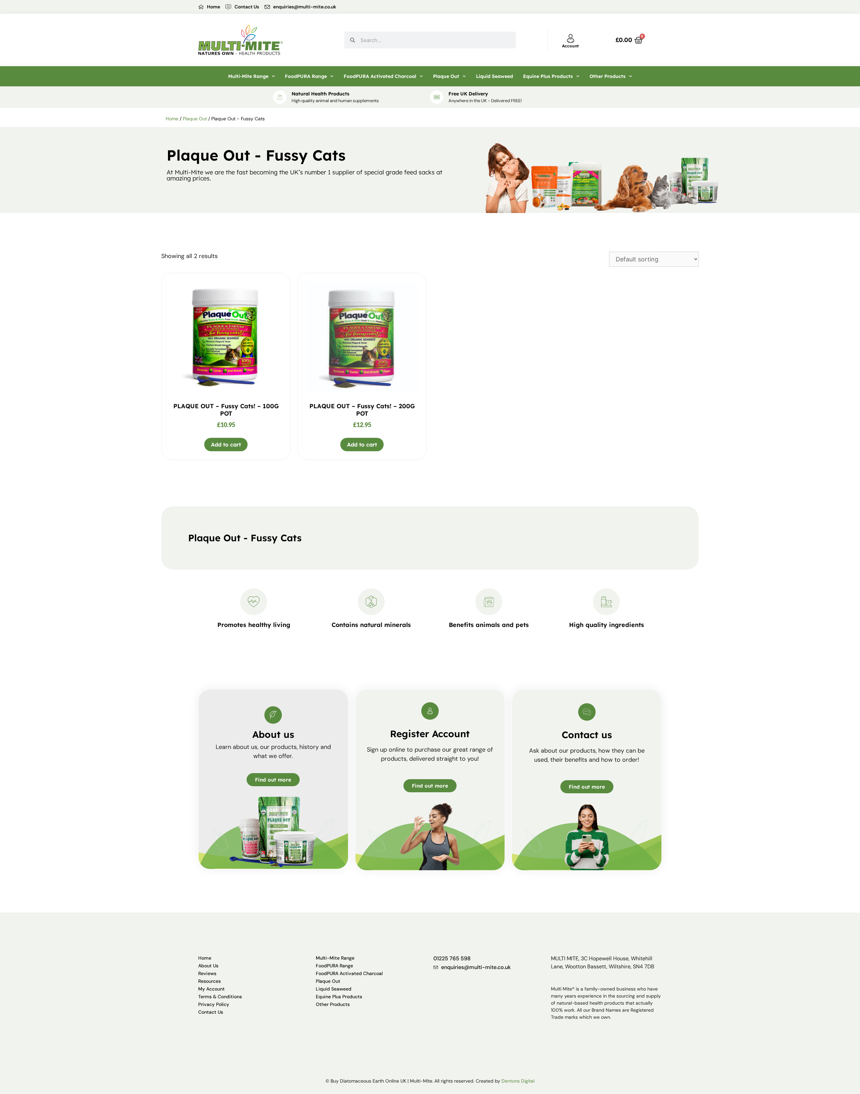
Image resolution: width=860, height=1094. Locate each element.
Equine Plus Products (548, 76)
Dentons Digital (518, 1081)
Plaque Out (446, 76)
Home (172, 119)
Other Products (608, 76)
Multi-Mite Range (248, 76)
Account (570, 45)
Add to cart (226, 444)
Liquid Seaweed (494, 76)
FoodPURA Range (306, 76)
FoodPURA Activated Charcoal (380, 76)
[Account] (570, 38)
